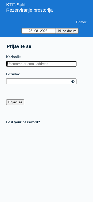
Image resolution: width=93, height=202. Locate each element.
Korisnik (13, 57)
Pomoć (81, 22)
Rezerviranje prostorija (29, 10)
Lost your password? (23, 122)
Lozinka (12, 74)
